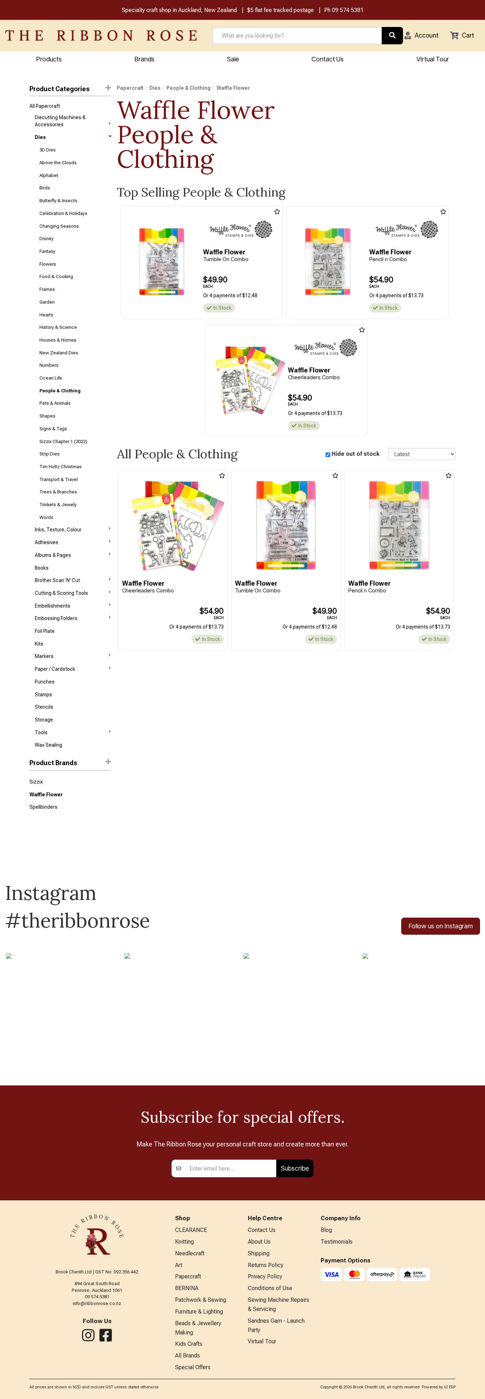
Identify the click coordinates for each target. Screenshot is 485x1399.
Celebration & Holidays (63, 213)
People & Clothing (60, 390)
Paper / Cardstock (55, 669)
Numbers (49, 365)
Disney (46, 238)
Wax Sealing (48, 745)
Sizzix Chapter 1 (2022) (63, 441)
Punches (45, 682)
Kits (39, 644)
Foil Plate (45, 631)
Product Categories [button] (59, 89)
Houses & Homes (57, 340)
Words (46, 517)
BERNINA (186, 1288)
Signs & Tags (53, 428)
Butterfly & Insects (58, 200)
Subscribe (295, 1168)
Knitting (184, 1241)
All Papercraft (44, 106)
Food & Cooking (56, 276)
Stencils (44, 707)
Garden (47, 302)
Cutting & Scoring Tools (61, 593)
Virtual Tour (432, 59)
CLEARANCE (191, 1230)
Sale (233, 59)
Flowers (47, 264)
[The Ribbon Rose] (101, 35)
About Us (259, 1241)
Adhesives (46, 542)
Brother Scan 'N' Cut (57, 580)
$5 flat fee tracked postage (280, 10)
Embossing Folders (56, 618)
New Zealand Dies (58, 352)
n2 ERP (450, 1387)
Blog (326, 1230)
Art (178, 1265)
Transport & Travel (58, 479)
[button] (421, 35)
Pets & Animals (55, 403)
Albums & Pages (53, 555)
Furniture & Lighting (199, 1311)
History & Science (58, 327)
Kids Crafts (188, 1343)
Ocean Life (50, 378)
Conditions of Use (270, 1288)
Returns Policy (265, 1265)
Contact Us (327, 59)
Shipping (258, 1253)
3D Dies (47, 150)
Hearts (46, 314)
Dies (40, 137)
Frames (47, 289)
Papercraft (130, 88)
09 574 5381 (348, 10)
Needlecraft (190, 1253)
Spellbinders (43, 807)
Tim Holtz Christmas (60, 466)
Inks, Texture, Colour (58, 529)
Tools (41, 732)
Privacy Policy (265, 1276)
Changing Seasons (59, 226)
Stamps (43, 694)
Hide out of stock (356, 453)
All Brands (187, 1355)
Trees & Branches (58, 491)
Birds (44, 187)
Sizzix (36, 782)
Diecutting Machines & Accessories (60, 121)
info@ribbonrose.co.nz (97, 1303)
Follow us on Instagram (441, 926)
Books (42, 568)
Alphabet (48, 175)
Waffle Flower (46, 794)
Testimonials (337, 1241)
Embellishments (52, 606)
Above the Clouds (58, 162)
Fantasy (47, 251)
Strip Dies (49, 454)
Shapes (47, 416)
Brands (144, 59)
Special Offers (193, 1367)
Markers (44, 656)
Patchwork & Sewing (200, 1299)
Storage (44, 720)
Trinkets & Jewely (58, 504)
